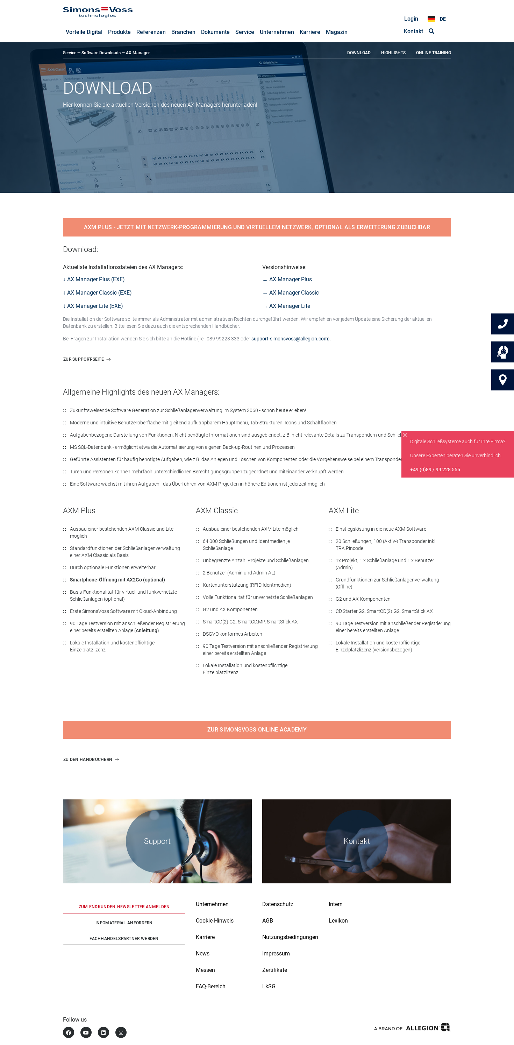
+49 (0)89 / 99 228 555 (435, 469)
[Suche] (431, 31)
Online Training (433, 52)
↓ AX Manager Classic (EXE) (97, 292)
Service (69, 52)
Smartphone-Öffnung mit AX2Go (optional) (117, 579)
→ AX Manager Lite (286, 306)
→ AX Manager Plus (287, 279)
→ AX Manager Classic (290, 292)
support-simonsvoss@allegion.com (289, 338)
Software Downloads (101, 52)
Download (359, 52)
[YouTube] (86, 1032)
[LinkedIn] (103, 1032)
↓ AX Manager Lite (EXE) (93, 306)
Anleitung (146, 630)
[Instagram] (121, 1032)
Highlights (393, 52)
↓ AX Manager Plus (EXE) (94, 279)
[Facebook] (68, 1032)
